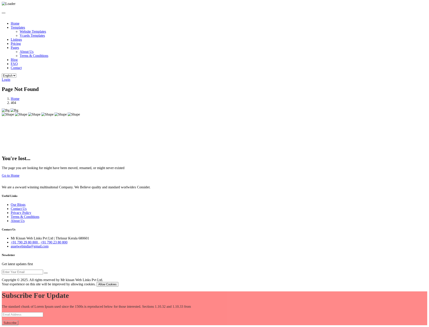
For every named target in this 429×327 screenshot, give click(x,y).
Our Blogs (18, 205)
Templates (18, 27)
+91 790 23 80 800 (53, 242)
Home (15, 23)
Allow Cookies (107, 284)
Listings (16, 39)
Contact (16, 68)
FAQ (14, 64)
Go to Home (10, 175)
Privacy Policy (21, 213)
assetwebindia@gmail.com (29, 246)
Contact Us (19, 209)
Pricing (16, 43)
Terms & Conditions (34, 56)
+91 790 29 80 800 (25, 242)
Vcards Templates (32, 35)
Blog (14, 60)
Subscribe (10, 323)
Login (6, 80)
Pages (15, 47)
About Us (27, 52)
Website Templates (33, 31)
